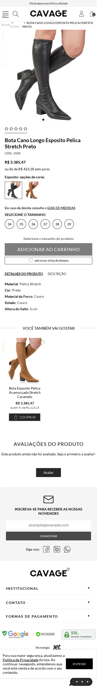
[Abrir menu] (5, 14)
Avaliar (48, 473)
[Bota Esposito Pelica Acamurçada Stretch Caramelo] (25, 361)
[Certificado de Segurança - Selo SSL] (46, 635)
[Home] (48, 16)
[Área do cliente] (81, 14)
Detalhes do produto (24, 274)
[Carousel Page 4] (54, 120)
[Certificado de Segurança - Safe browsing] (15, 635)
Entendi (79, 664)
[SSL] (79, 635)
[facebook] (46, 549)
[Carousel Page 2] (47, 120)
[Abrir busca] (15, 14)
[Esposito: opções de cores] (32, 198)
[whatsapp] (67, 549)
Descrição (57, 274)
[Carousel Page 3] (50, 120)
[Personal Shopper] (80, 682)
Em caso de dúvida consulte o (40, 208)
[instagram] (57, 549)
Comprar (27, 417)
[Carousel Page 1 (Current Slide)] (43, 120)
